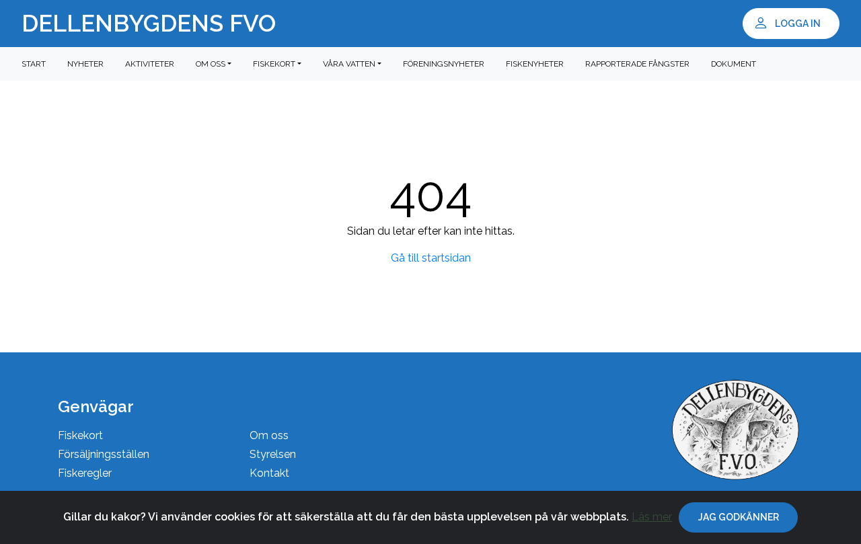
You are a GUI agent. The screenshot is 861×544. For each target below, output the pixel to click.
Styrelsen (273, 454)
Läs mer (652, 516)
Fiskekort (80, 435)
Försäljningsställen (103, 454)
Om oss (269, 435)
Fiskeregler (85, 473)
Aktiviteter (149, 64)
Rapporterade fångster (637, 64)
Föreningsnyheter (443, 64)
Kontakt (269, 473)
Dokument (733, 64)
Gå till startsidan (431, 257)
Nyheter (85, 64)
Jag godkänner (738, 517)
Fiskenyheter (535, 64)
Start (34, 64)
